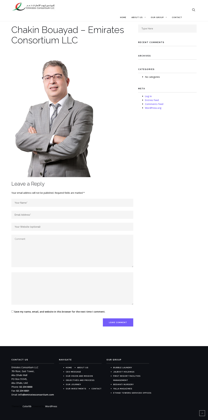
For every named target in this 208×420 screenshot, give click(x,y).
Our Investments (76, 389)
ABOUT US (82, 368)
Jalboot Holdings (124, 372)
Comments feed (154, 104)
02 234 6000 (25, 386)
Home (123, 17)
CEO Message (73, 372)
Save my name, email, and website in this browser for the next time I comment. (59, 311)
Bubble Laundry (122, 368)
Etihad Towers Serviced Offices (132, 393)
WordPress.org (153, 107)
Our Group (157, 17)
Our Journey (73, 384)
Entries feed (152, 100)
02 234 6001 (22, 390)
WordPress (51, 406)
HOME (69, 368)
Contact (177, 17)
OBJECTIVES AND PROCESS (80, 380)
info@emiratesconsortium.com (36, 394)
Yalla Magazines (122, 389)
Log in (148, 96)
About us (137, 17)
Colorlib (27, 406)
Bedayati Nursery (123, 384)
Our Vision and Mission (79, 376)
